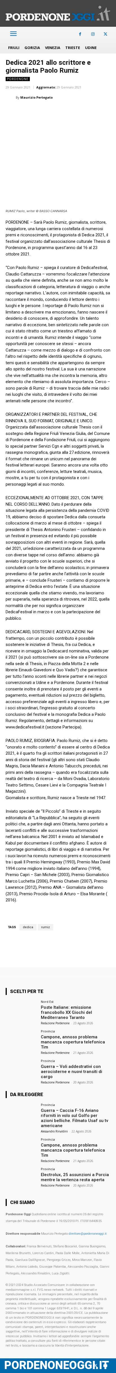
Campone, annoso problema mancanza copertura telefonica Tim (73, 1042)
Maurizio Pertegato (36, 97)
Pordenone (17, 79)
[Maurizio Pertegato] (11, 97)
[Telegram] (89, 111)
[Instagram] (93, 34)
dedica (28, 927)
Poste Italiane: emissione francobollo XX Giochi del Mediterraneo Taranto (66, 1012)
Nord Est (47, 1001)
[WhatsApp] (37, 111)
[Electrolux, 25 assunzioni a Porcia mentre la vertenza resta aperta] (21, 1179)
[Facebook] (80, 34)
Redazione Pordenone (55, 1023)
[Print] (76, 111)
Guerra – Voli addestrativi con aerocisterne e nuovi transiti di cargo (71, 1071)
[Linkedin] (50, 111)
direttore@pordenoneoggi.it (88, 1234)
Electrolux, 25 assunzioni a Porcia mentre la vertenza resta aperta (75, 1177)
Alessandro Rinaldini (54, 1131)
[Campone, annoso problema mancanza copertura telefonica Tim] (21, 1041)
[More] (102, 111)
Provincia (48, 1031)
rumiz (45, 927)
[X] (105, 34)
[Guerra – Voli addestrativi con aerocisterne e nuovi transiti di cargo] (21, 1071)
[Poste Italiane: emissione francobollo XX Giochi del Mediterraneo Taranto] (21, 1012)
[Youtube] (105, 1366)
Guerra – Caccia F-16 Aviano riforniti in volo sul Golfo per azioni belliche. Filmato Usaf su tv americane (74, 1118)
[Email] (63, 111)
